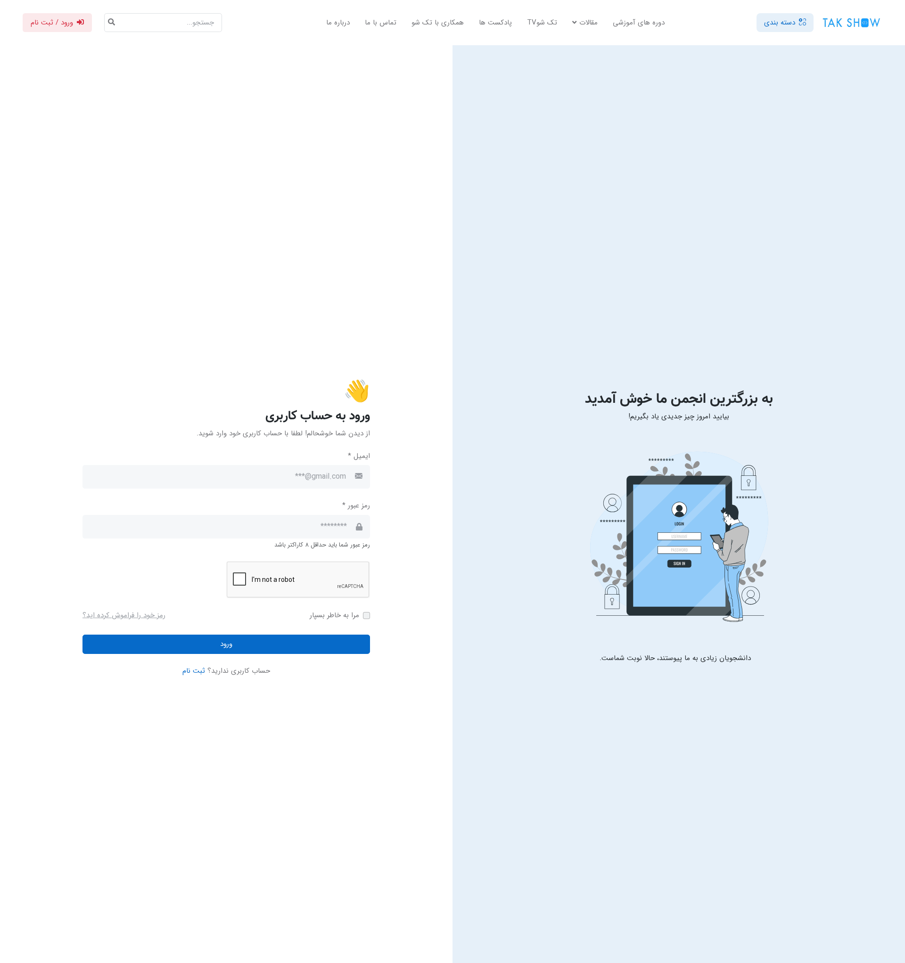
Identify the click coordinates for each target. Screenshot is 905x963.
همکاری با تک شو (437, 22)
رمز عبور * (356, 505)
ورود (226, 644)
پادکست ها (495, 22)
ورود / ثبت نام (52, 22)
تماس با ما (380, 22)
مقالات (588, 22)
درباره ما (338, 22)
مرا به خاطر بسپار (334, 615)
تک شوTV (542, 22)
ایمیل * (359, 456)
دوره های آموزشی (639, 22)
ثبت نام (193, 671)
